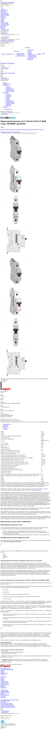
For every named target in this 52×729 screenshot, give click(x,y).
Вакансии (3, 693)
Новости (3, 679)
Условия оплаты (4, 681)
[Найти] (2, 8)
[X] (7, 118)
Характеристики (7, 424)
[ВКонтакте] (1, 118)
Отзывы (2, 680)
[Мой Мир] (5, 118)
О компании (3, 676)
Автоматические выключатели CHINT (9, 699)
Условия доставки (5, 682)
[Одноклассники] (3, 118)
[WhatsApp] (11, 118)
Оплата (5, 427)
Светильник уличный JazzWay (8, 705)
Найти (2, 727)
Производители (4, 673)
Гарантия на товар (5, 684)
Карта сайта (3, 685)
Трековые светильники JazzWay (8, 707)
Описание (5, 425)
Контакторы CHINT (5, 701)
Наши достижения (5, 694)
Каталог (2, 671)
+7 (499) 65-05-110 (15, 490)
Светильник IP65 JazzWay (7, 703)
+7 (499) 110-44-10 (5, 29)
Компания (8, 94)
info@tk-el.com (5, 33)
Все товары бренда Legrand (7, 669)
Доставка (5, 429)
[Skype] (13, 118)
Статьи (2, 678)
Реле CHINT (3, 702)
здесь (20, 664)
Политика (3, 696)
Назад (8, 86)
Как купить (8, 87)
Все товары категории (6, 668)
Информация (4, 687)
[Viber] (9, 118)
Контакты (3, 686)
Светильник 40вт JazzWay (7, 704)
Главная (2, 670)
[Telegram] (14, 118)
